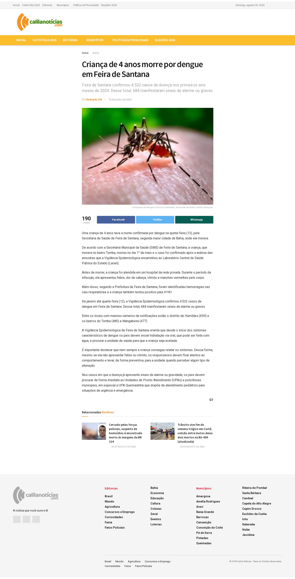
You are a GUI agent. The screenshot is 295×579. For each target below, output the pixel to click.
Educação (157, 498)
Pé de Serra (204, 532)
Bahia (96, 53)
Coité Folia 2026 (31, 5)
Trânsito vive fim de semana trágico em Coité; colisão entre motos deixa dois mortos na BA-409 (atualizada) (195, 433)
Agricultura (112, 506)
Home (85, 53)
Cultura (155, 503)
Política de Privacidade (86, 5)
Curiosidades (114, 517)
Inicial (16, 5)
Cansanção (203, 522)
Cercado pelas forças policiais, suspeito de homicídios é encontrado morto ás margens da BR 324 (125, 433)
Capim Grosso (251, 508)
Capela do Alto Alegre (256, 503)
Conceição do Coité (209, 527)
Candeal (247, 498)
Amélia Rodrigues (208, 501)
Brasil (109, 496)
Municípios (63, 5)
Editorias (47, 5)
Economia (157, 493)
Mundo (109, 501)
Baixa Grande (205, 512)
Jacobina (248, 534)
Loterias (156, 524)
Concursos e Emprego (120, 512)
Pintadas (202, 538)
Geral (154, 514)
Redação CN (94, 99)
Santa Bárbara (251, 493)
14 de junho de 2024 (120, 99)
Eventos (156, 519)
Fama (108, 522)
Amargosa (203, 496)
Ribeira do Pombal (254, 487)
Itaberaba (248, 524)
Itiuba (246, 529)
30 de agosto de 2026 (123, 446)
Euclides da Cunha (254, 514)
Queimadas (204, 543)
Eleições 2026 (109, 5)
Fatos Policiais (115, 527)
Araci (199, 506)
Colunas (156, 508)
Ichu (245, 519)
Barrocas (202, 517)
